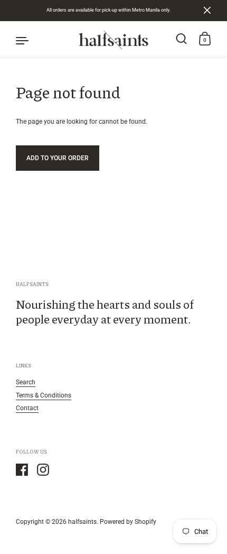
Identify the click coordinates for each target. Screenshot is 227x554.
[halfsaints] (113, 39)
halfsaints (82, 521)
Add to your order (57, 158)
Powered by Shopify (128, 521)
